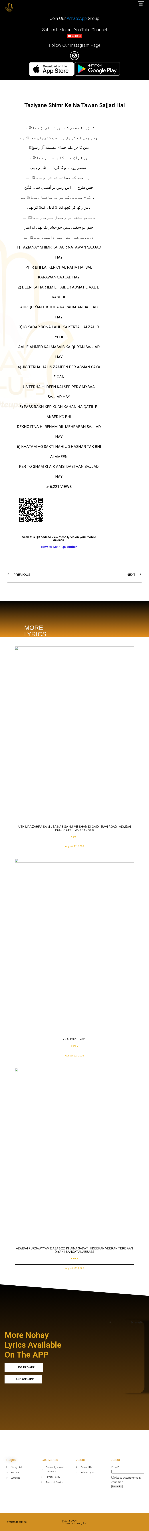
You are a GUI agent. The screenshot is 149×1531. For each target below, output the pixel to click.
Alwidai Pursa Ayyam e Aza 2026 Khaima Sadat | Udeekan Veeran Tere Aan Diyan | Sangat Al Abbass (74, 1250)
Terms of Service (17, 1521)
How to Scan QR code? (59, 547)
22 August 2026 (74, 1039)
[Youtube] (137, 1522)
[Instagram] (144, 1522)
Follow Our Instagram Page (74, 45)
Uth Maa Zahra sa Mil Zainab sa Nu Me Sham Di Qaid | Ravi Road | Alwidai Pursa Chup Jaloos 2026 (74, 828)
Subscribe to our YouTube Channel (74, 29)
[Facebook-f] (129, 1522)
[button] (141, 4)
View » (74, 837)
